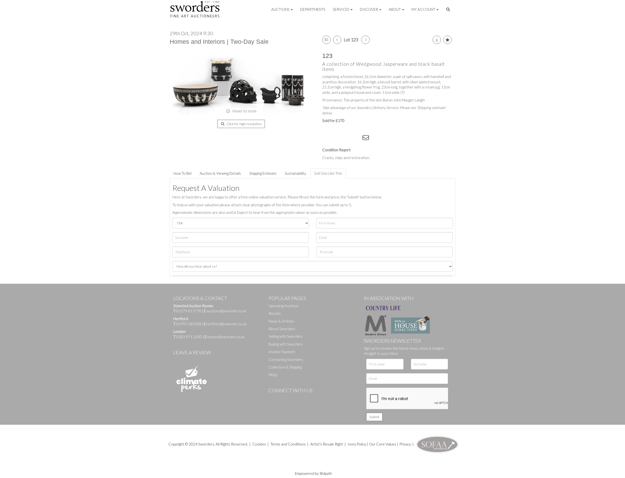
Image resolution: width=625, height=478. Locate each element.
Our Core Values (382, 444)
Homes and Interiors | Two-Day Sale (219, 41)
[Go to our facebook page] (273, 398)
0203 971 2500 (189, 337)
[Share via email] (366, 138)
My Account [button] (423, 9)
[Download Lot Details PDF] (437, 40)
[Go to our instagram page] (356, 138)
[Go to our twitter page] (283, 398)
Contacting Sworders (286, 359)
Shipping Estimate (263, 173)
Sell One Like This (328, 173)
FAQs (273, 374)
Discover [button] (369, 9)
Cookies (259, 444)
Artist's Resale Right (326, 444)
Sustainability (295, 173)
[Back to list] (326, 40)
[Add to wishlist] (447, 40)
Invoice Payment (282, 351)
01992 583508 (188, 324)
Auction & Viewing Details (220, 173)
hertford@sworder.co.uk (227, 324)
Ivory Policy (357, 444)
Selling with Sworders (286, 336)
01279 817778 (188, 311)
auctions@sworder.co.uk (225, 311)
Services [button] (341, 9)
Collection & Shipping (285, 367)
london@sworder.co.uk (224, 337)
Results (275, 313)
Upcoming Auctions (284, 306)
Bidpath (326, 473)
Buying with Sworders (286, 344)
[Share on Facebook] (327, 138)
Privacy (405, 444)
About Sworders (282, 328)
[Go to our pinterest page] (293, 398)
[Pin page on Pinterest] (346, 138)
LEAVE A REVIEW (192, 352)
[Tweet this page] (337, 138)
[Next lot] (365, 40)
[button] (448, 9)
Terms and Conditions (288, 444)
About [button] (395, 9)
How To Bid (182, 173)
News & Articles (281, 321)
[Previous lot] (337, 40)
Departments (312, 9)
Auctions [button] (280, 9)
